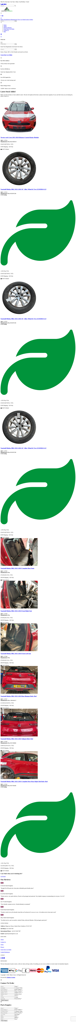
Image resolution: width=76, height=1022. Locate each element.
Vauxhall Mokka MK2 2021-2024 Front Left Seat (16, 653)
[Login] (2, 15)
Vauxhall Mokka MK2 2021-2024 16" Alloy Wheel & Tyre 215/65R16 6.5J (23, 189)
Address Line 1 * (19, 992)
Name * (16, 986)
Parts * (16, 1019)
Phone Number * (19, 991)
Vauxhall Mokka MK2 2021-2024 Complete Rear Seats (17, 568)
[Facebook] (4, 4)
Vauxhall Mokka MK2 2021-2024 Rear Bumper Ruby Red (19, 696)
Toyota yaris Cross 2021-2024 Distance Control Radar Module (20, 137)
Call (2, 876)
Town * (16, 995)
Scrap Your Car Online (20, 19)
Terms (2, 944)
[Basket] (1, 18)
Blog (32, 19)
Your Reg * (17, 1014)
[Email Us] (2, 4)
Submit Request (4, 1000)
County (16, 997)
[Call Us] (1, 4)
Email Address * (18, 989)
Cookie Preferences (5, 952)
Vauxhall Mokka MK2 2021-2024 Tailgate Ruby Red (17, 739)
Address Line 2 (18, 994)
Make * (16, 1016)
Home (2, 19)
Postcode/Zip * (18, 998)
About (5, 19)
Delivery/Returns (11, 19)
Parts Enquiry (4, 1020)
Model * (17, 1017)
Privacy (2, 947)
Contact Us (28, 19)
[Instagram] (3, 4)
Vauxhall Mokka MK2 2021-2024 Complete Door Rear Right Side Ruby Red (24, 781)
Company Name (18, 987)
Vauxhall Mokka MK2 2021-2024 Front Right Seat (16, 611)
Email (4, 876)
